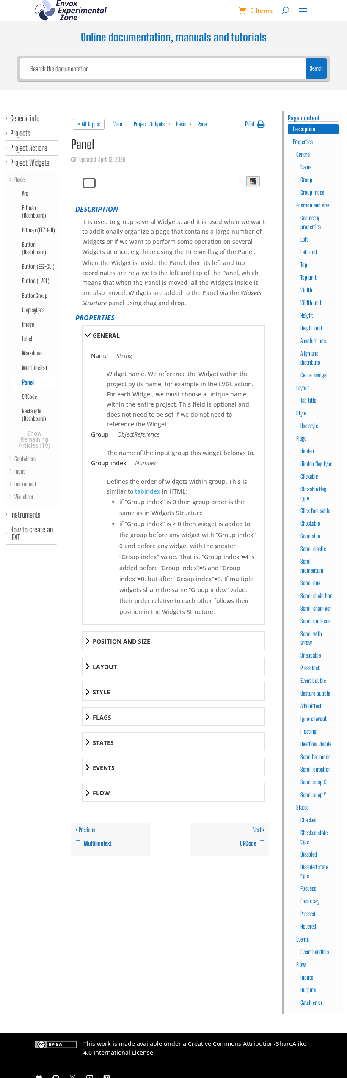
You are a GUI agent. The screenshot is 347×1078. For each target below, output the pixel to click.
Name (305, 167)
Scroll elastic (313, 548)
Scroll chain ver (315, 608)
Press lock (310, 667)
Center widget (314, 375)
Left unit (308, 252)
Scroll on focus (315, 621)
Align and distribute (310, 358)
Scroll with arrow (311, 638)
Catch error (311, 1002)
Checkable (310, 523)
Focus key (309, 901)
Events (302, 939)
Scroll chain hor (316, 595)
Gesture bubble (315, 693)
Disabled (308, 854)
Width (306, 290)
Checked (308, 820)
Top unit (308, 277)
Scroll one (310, 583)
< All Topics (88, 124)
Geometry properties (310, 222)
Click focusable (315, 510)
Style (301, 413)
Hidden (307, 451)
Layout (302, 387)
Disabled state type (314, 871)
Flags (301, 438)
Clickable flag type (313, 494)
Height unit (311, 328)
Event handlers (314, 951)
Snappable (310, 655)
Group (306, 179)
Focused (308, 888)
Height (306, 315)
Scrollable (310, 536)
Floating (308, 731)
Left (304, 239)
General (303, 154)
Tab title (308, 400)
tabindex (147, 491)
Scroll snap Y (313, 794)
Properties (303, 141)
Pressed (307, 913)
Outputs (308, 989)
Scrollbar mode (315, 756)
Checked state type (314, 837)
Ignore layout (313, 718)
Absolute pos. (313, 340)
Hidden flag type (316, 463)
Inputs (306, 977)
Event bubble (313, 680)
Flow (301, 964)
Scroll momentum (311, 566)
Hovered (308, 926)
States (302, 807)
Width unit (311, 302)
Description (304, 129)
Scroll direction (315, 769)
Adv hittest (311, 706)
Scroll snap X (313, 782)
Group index (312, 192)
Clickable (309, 476)
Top (303, 264)
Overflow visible (315, 744)
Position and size (312, 205)
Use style (309, 425)
